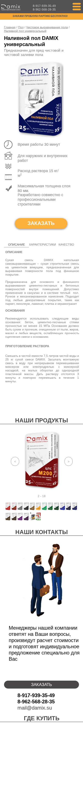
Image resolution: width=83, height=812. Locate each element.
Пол (21, 27)
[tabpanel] (42, 460)
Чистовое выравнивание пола (47, 27)
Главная (10, 27)
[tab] (16, 244)
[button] (77, 7)
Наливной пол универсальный (25, 31)
